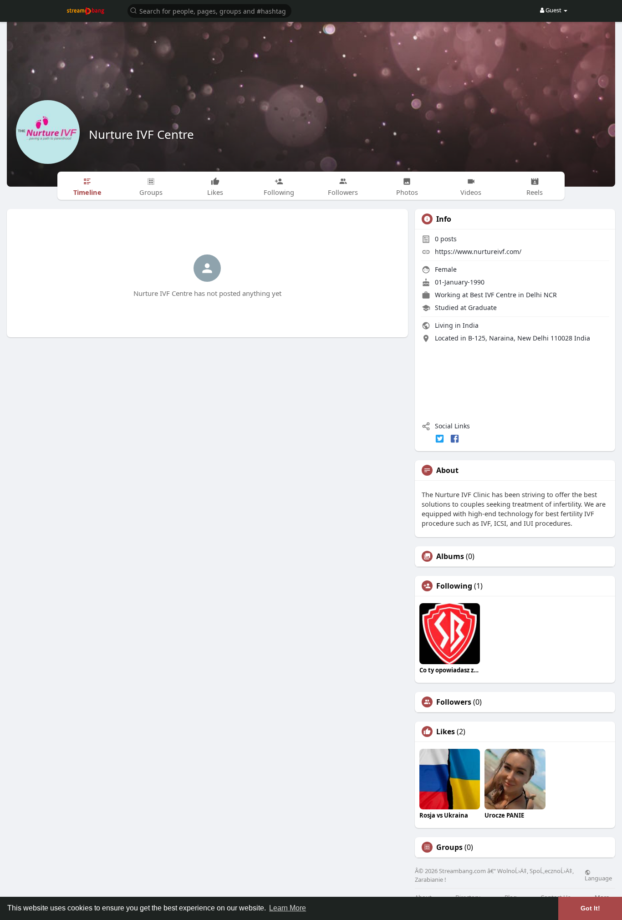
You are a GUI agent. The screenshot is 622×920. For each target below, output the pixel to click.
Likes (445, 731)
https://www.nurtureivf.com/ (478, 251)
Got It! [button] (590, 908)
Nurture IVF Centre (141, 134)
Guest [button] (553, 10)
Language (598, 877)
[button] (209, 10)
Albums (450, 556)
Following (454, 586)
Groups (449, 847)
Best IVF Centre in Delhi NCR (513, 294)
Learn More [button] (287, 908)
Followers (453, 702)
